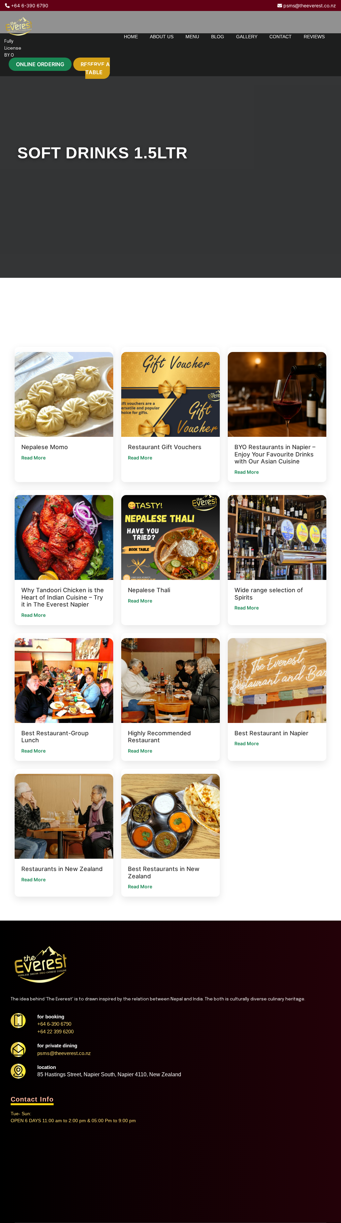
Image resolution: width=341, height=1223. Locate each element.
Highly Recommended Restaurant (159, 737)
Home (131, 36)
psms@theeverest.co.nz (309, 5)
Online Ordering (40, 64)
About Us (161, 36)
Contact (280, 36)
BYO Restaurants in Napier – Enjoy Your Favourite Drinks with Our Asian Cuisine (274, 454)
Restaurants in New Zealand (62, 868)
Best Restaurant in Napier (271, 733)
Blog (217, 36)
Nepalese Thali (149, 590)
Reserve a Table (95, 68)
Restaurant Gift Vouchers (164, 446)
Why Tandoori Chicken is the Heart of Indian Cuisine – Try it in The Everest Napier (62, 597)
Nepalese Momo (44, 446)
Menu (192, 36)
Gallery (246, 36)
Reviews (314, 36)
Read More (33, 457)
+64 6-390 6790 (29, 5)
